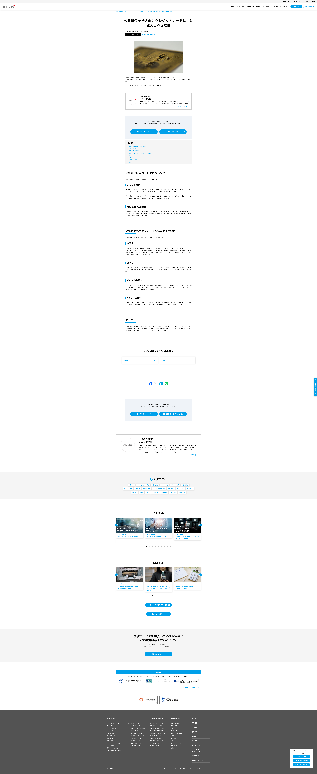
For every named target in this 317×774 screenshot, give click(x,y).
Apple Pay (110, 740)
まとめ (131, 162)
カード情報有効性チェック (137, 733)
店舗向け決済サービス (136, 743)
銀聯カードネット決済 (113, 748)
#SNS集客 (190, 488)
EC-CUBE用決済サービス (156, 723)
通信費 (131, 157)
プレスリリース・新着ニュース (197, 750)
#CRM (141, 492)
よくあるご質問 (298, 1)
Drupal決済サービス (155, 743)
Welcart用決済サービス (156, 726)
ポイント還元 (132, 148)
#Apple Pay (164, 485)
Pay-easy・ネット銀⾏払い (114, 743)
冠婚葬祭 (173, 735)
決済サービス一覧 (235, 7)
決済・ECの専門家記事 (301, 764)
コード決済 (110, 730)
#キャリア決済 (175, 485)
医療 (172, 740)
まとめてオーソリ (135, 740)
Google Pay (110, 738)
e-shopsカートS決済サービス (157, 733)
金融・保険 (174, 745)
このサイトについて (188, 768)
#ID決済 (138, 488)
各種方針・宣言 (177, 768)
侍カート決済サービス (155, 745)
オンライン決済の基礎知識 (301, 760)
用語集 (194, 736)
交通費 (131, 155)
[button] (146, 546)
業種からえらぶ (260, 7)
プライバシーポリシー (166, 768)
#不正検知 (171, 488)
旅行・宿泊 (174, 726)
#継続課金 (185, 485)
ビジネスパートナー (198, 756)
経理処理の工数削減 (134, 150)
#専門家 (131, 485)
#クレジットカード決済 (148, 34)
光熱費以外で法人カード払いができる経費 (140, 153)
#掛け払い (173, 492)
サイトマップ (206, 768)
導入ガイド (269, 7)
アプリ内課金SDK (135, 745)
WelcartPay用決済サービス (157, 728)
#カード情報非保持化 (159, 488)
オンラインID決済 (111, 728)
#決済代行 (155, 485)
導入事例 (276, 7)
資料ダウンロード (301, 756)
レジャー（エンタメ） (176, 733)
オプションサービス (133, 723)
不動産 (172, 748)
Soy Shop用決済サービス (156, 740)
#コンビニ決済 (128, 488)
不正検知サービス (135, 726)
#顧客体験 (164, 492)
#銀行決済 (182, 492)
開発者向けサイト (287, 1)
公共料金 (173, 738)
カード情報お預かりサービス (138, 735)
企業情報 (306, 1)
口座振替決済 (110, 733)
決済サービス (111, 719)
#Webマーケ (180, 488)
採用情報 (312, 1)
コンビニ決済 (110, 726)
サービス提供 (174, 730)
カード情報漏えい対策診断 (114, 750)
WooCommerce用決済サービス (158, 730)
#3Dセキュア (146, 488)
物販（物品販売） (175, 723)
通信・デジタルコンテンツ (178, 743)
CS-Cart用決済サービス (156, 735)
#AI (147, 492)
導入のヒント (283, 7)
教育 (172, 728)
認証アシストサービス (136, 738)
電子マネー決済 (111, 735)
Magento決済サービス (156, 738)
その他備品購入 (133, 159)
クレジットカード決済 (113, 723)
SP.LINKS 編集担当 (145, 99)
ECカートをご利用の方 (248, 7)
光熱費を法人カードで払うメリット (138, 146)
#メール (134, 492)
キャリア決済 (110, 745)
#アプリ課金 (155, 492)
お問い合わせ (198, 768)
